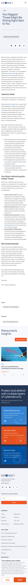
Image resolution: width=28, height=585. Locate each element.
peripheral (11, 225)
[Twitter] (6, 487)
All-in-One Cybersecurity (10, 322)
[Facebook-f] (13, 487)
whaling (23, 166)
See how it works (9, 450)
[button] (25, 2)
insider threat (11, 73)
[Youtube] (9, 487)
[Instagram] (17, 487)
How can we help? (10, 430)
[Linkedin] (2, 487)
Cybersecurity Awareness (11, 37)
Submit (14, 502)
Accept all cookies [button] (20, 579)
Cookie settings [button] (7, 579)
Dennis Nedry (11, 104)
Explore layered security (12, 410)
